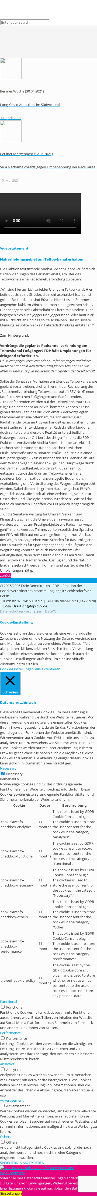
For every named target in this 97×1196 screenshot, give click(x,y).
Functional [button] (8, 1001)
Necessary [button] (8, 768)
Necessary (14, 773)
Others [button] (5, 1136)
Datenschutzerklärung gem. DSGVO (28, 611)
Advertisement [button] (12, 1100)
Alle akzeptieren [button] (47, 669)
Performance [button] (10, 1032)
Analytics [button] (7, 1064)
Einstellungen (11, 1193)
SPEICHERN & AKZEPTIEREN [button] (22, 1162)
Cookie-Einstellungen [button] (17, 669)
